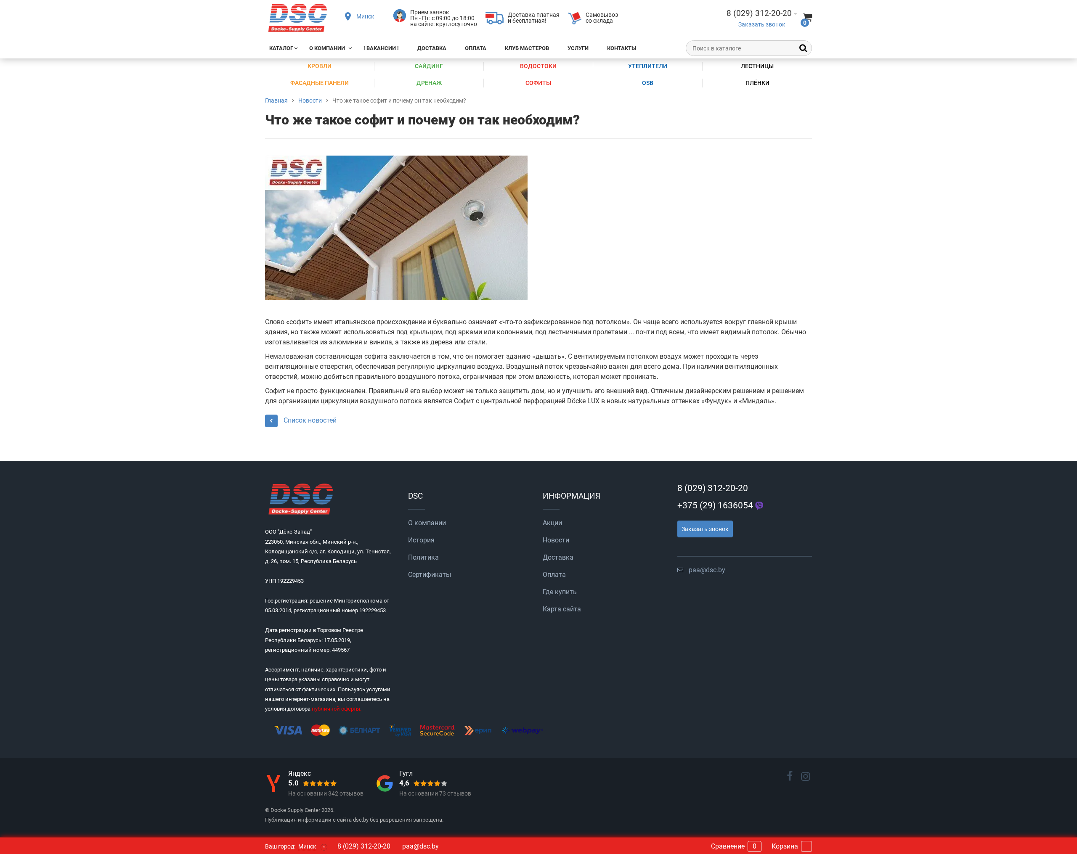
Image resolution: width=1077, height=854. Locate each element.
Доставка (431, 48)
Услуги (578, 48)
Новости (556, 540)
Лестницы (757, 66)
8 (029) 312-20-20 (712, 488)
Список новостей (309, 420)
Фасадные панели (319, 82)
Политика (423, 557)
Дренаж (429, 82)
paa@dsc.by (707, 570)
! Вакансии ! (381, 48)
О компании (327, 48)
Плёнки (757, 82)
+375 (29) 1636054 (715, 505)
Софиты (538, 82)
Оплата (475, 48)
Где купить (560, 592)
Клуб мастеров (527, 48)
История (421, 540)
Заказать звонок (761, 24)
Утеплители (647, 66)
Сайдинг (429, 66)
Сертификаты (429, 575)
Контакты (621, 48)
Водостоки (538, 66)
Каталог (281, 48)
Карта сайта (562, 609)
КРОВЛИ (320, 66)
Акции (552, 523)
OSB (647, 82)
